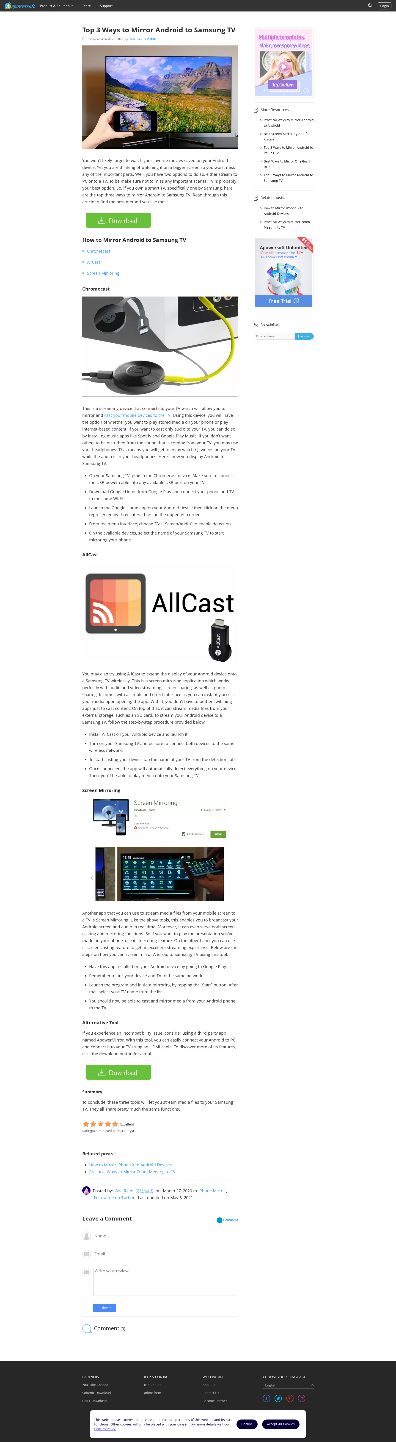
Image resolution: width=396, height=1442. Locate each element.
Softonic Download (96, 1393)
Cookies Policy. (105, 1429)
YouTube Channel (96, 1385)
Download (123, 220)
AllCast (93, 262)
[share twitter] (278, 1398)
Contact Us (211, 1393)
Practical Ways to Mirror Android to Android (289, 123)
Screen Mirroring (103, 273)
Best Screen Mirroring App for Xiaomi (287, 136)
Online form (152, 1393)
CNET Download (94, 1401)
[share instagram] (301, 1398)
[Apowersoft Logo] (20, 5)
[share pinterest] (290, 1398)
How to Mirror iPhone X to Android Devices (130, 1165)
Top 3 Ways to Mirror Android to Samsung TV (288, 178)
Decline (247, 1424)
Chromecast (98, 251)
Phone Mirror (212, 1190)
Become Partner (215, 1401)
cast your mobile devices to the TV (137, 415)
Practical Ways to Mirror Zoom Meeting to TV (132, 1171)
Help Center (152, 1385)
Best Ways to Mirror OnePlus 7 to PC (287, 164)
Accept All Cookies (281, 1424)
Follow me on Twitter (114, 1197)
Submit (105, 1307)
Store (86, 5)
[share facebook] (266, 1398)
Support (106, 5)
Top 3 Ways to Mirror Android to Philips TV (288, 150)
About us (209, 1385)
